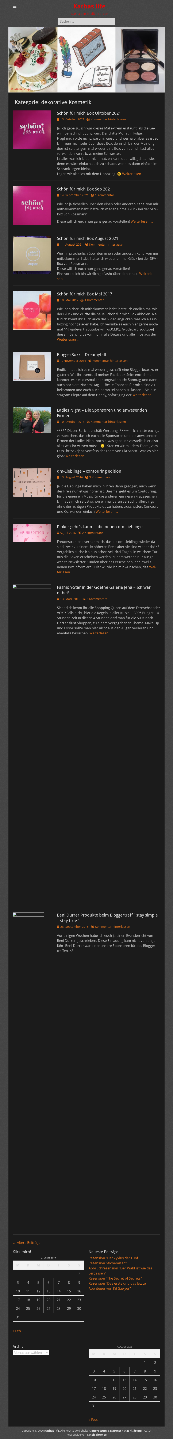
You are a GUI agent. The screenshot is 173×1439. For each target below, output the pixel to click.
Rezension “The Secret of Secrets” (115, 1278)
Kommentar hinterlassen (108, 119)
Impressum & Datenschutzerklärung (116, 1430)
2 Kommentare (92, 533)
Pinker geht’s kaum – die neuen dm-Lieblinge (100, 526)
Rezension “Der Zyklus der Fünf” (114, 1258)
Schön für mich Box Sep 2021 (84, 189)
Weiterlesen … (133, 173)
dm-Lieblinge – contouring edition (89, 471)
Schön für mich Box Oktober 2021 (89, 113)
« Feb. (17, 1331)
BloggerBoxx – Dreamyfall (81, 354)
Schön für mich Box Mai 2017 (84, 294)
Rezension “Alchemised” (108, 1263)
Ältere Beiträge (27, 1242)
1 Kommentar (104, 195)
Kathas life (89, 6)
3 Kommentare (99, 477)
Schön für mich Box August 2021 (87, 238)
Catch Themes (97, 1434)
